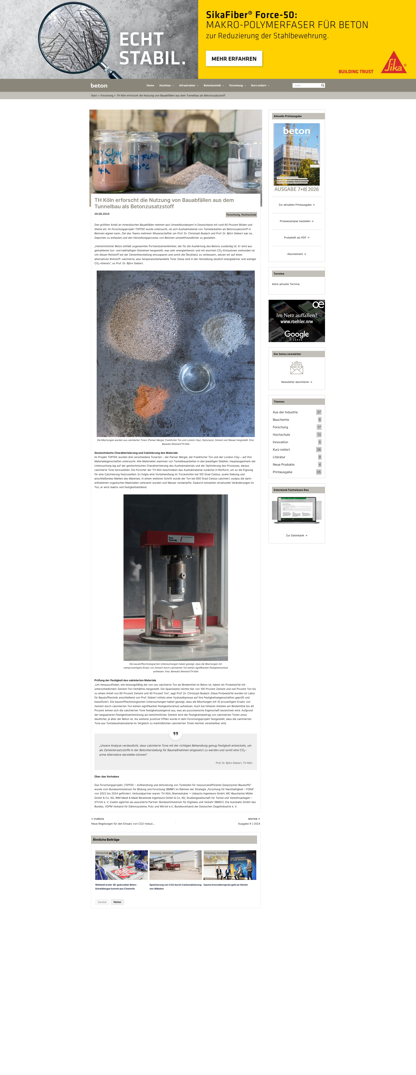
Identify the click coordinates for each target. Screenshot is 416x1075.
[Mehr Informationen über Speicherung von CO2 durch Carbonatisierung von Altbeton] (176, 864)
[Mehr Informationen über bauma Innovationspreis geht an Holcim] (230, 864)
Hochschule (248, 214)
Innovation (168, 852)
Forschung (233, 214)
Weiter (117, 902)
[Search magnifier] (322, 85)
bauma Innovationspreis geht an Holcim (226, 884)
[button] (172, 85)
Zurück (102, 902)
